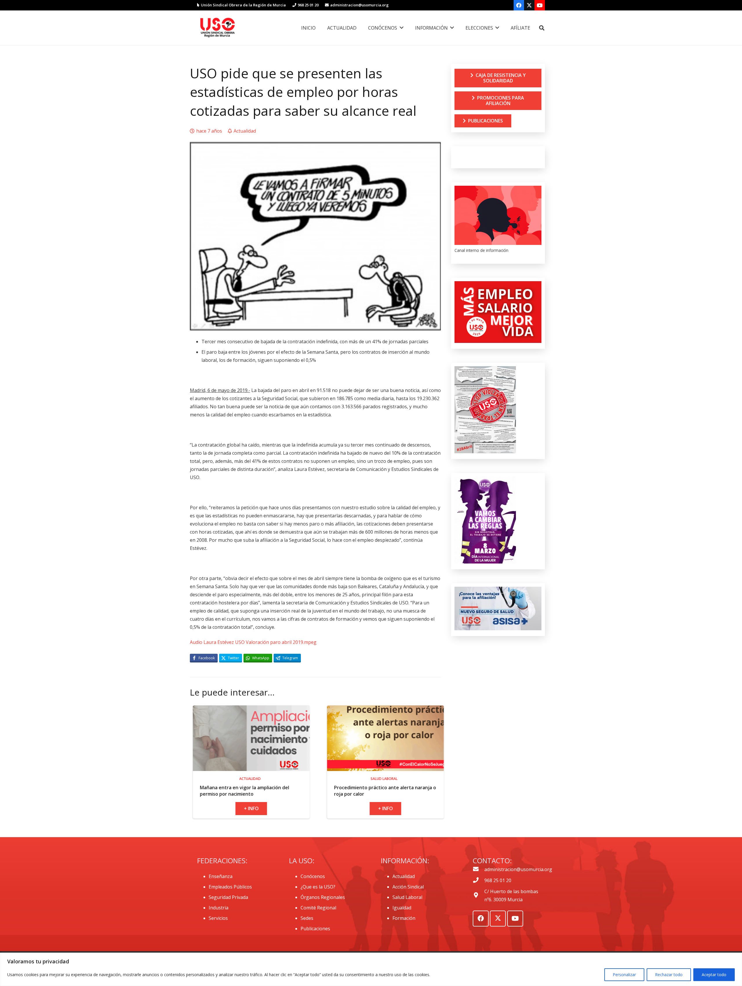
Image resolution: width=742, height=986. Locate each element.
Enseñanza (220, 876)
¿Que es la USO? (318, 887)
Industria (218, 907)
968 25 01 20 (497, 880)
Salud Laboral (407, 897)
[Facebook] (519, 5)
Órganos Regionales (323, 897)
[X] (529, 5)
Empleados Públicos (230, 887)
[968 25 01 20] (478, 880)
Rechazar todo (669, 974)
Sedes (307, 918)
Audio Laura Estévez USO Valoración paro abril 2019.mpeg (253, 642)
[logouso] (217, 27)
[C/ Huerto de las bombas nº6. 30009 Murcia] (478, 895)
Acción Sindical (408, 887)
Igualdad (401, 907)
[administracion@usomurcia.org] (478, 869)
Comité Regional (318, 907)
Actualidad (403, 876)
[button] (542, 28)
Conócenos (313, 876)
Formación (403, 918)
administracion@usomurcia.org (518, 869)
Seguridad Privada (228, 897)
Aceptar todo (714, 974)
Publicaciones (315, 928)
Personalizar (624, 974)
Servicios (218, 918)
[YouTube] (539, 5)
